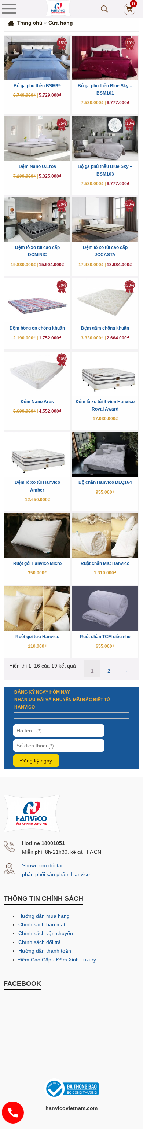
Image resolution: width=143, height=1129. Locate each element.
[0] (129, 13)
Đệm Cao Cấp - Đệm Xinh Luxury (57, 960)
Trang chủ (30, 23)
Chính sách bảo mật (41, 924)
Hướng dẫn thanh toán (44, 951)
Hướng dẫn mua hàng (44, 916)
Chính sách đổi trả (39, 942)
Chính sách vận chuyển (45, 933)
